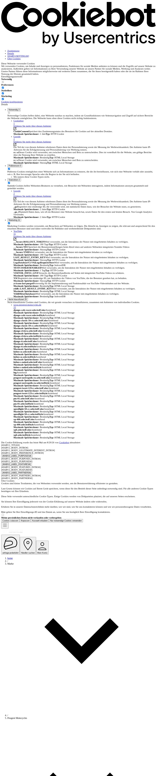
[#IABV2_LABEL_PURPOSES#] (16, 456)
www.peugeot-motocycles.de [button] (27, 306)
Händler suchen (28, 553)
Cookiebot (64, 442)
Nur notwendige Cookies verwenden (66, 521)
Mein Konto (42, 553)
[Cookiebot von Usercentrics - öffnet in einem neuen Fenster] (78, 46)
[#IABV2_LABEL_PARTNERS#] (16, 473)
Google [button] (17, 137)
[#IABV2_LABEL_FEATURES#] (16, 464)
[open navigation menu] (5, 525)
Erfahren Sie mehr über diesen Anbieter (32, 126)
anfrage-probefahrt (10, 553)
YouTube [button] (17, 232)
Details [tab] (10, 53)
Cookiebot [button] (18, 122)
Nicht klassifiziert (18, 299)
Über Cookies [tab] (14, 58)
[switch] (3, 88)
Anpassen (25, 521)
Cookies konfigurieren (12, 102)
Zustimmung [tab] (13, 51)
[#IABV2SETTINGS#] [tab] (18, 56)
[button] (81, 638)
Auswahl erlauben (40, 521)
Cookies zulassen (10, 521)
